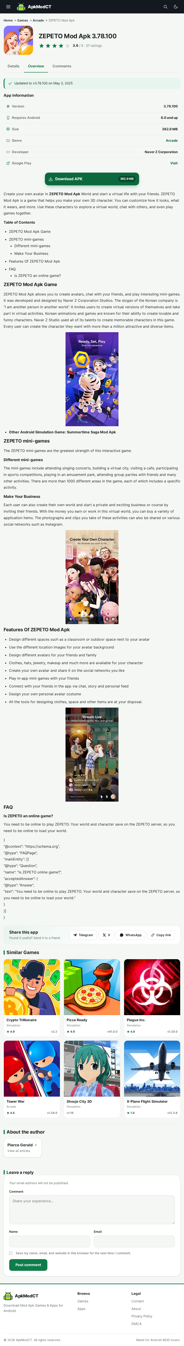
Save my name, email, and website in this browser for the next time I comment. (73, 1253)
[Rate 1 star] (41, 46)
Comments (62, 66)
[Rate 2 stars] (48, 46)
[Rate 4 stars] (61, 46)
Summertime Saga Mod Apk (91, 432)
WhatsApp (133, 935)
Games (22, 20)
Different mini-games (32, 246)
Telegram (86, 935)
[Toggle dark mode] (175, 6)
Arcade (38, 20)
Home (8, 20)
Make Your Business (31, 253)
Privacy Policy (141, 1316)
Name (13, 1231)
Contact (137, 1301)
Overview (36, 66)
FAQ (12, 269)
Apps (81, 1309)
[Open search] (165, 6)
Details (14, 66)
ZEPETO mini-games (26, 239)
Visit (174, 163)
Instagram (53, 524)
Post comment (28, 1265)
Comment (16, 1191)
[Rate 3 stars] (54, 46)
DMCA (136, 1324)
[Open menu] (8, 6)
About (136, 1309)
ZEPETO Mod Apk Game (29, 231)
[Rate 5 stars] (67, 46)
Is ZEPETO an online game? (37, 275)
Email (98, 1231)
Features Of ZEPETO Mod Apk (34, 261)
